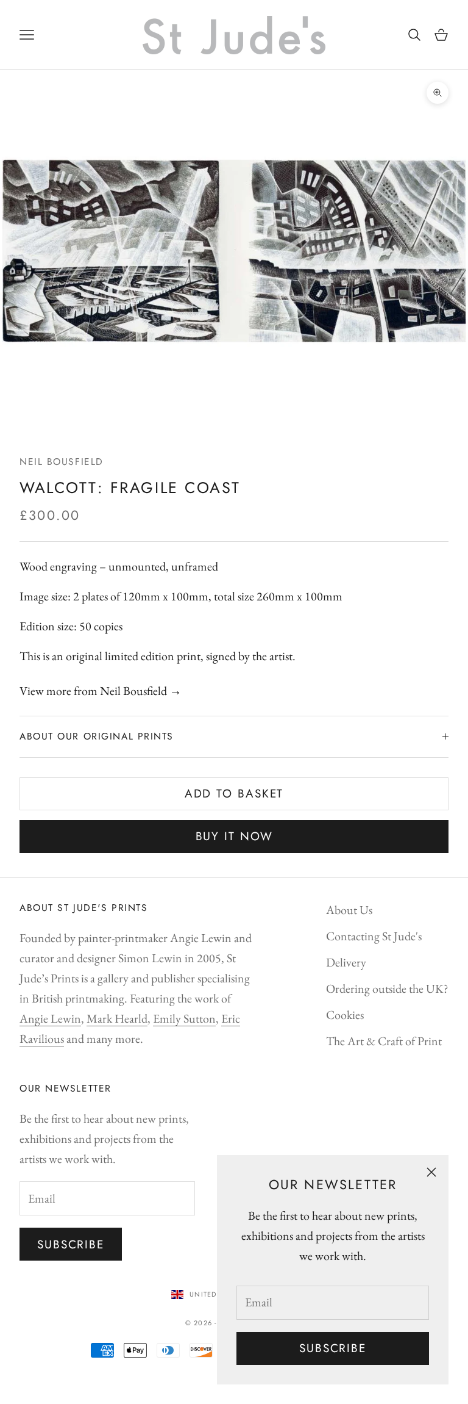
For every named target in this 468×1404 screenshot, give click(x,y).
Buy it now (234, 836)
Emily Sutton (184, 1018)
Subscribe (332, 1348)
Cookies (345, 1015)
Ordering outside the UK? (387, 988)
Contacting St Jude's (374, 936)
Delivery (346, 962)
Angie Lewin (50, 1018)
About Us (349, 910)
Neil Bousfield (62, 462)
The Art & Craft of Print (384, 1041)
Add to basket (234, 793)
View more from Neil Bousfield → (101, 691)
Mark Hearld (117, 1018)
